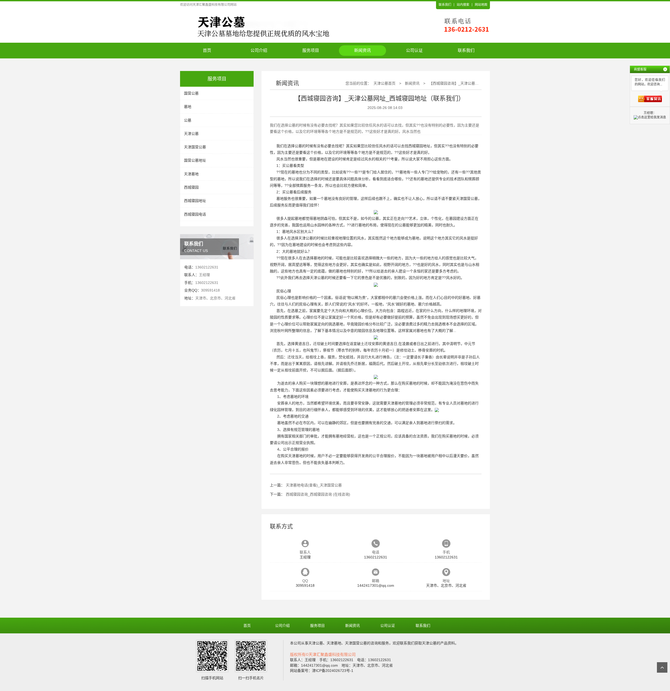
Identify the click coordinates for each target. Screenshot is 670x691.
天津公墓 (191, 133)
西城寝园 (191, 187)
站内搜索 (463, 4)
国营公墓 (191, 93)
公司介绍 (258, 50)
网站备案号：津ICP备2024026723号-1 (321, 670)
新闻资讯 (362, 50)
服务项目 (310, 50)
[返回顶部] (662, 667)
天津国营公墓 (195, 147)
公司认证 (414, 50)
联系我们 (445, 4)
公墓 (187, 120)
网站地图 (481, 4)
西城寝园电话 (195, 214)
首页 (207, 50)
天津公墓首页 (384, 83)
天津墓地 (191, 174)
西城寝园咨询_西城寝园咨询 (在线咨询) (318, 494)
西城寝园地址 (195, 201)
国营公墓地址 (195, 160)
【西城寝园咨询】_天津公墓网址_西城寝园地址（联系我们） (478, 83)
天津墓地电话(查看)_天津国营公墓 (314, 485)
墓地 (187, 107)
